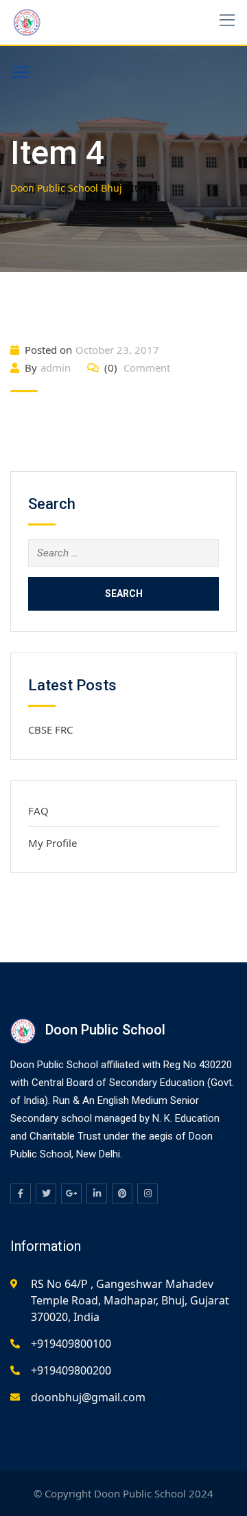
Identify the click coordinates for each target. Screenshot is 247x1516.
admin (55, 367)
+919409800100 (71, 1343)
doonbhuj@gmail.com (88, 1397)
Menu (20, 72)
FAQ (38, 810)
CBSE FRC (50, 729)
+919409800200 (71, 1370)
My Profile (52, 843)
